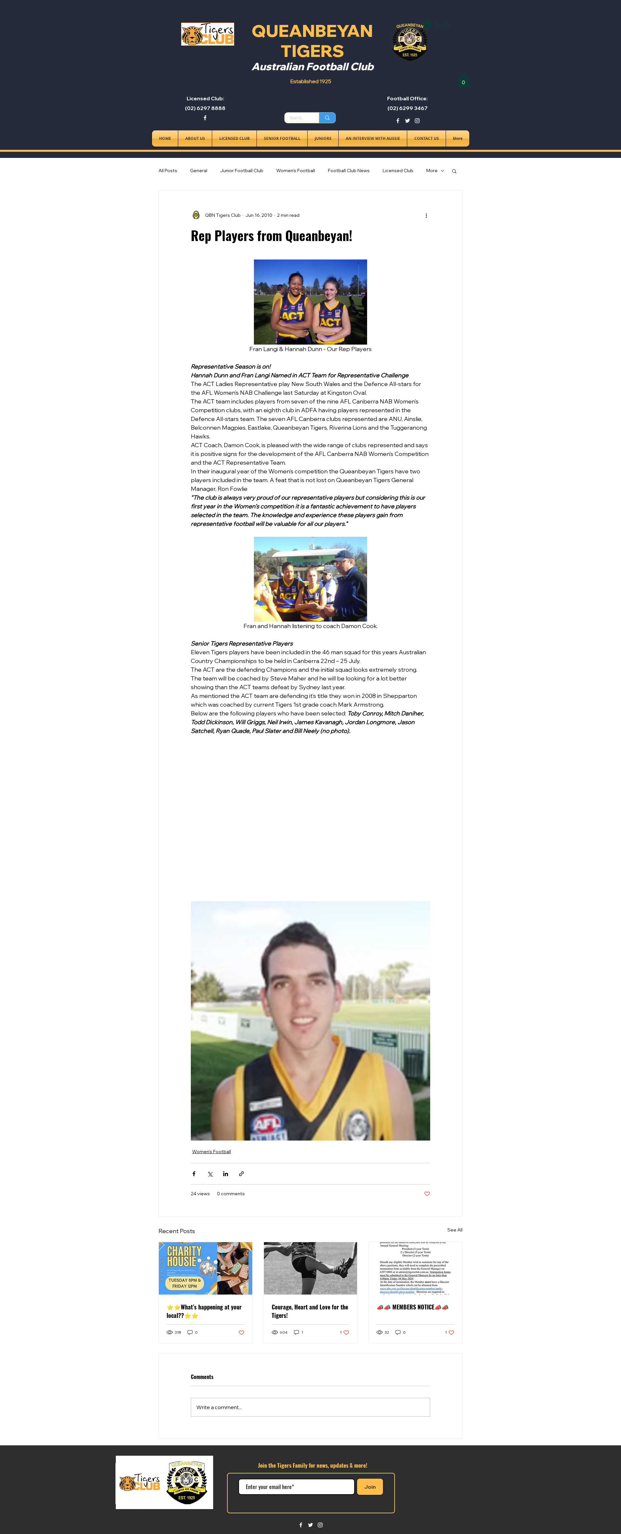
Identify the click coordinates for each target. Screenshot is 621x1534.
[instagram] (417, 120)
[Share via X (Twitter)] (210, 1174)
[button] (463, 80)
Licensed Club (398, 170)
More (432, 170)
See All (455, 1230)
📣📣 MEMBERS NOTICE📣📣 (412, 1307)
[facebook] (205, 118)
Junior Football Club (241, 170)
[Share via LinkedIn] (226, 1174)
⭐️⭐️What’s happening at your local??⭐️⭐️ (204, 1311)
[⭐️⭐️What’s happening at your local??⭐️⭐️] (205, 1268)
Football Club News (349, 170)
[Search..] (327, 118)
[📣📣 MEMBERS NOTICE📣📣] (415, 1268)
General (198, 170)
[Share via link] (241, 1174)
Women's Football (295, 170)
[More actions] (426, 215)
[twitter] (407, 120)
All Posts (167, 170)
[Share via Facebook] (194, 1174)
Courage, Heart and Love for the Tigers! (310, 1311)
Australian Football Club (312, 66)
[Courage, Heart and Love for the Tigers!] (310, 1268)
